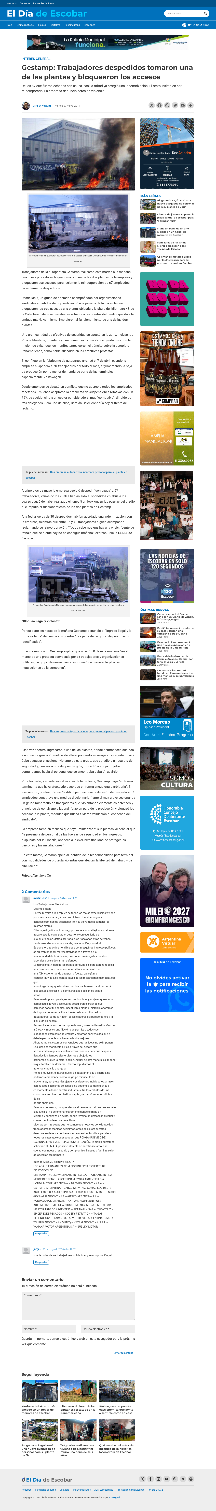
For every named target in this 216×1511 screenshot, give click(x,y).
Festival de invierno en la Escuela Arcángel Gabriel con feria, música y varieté (175, 659)
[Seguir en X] (142, 1479)
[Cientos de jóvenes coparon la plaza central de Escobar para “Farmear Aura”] (148, 218)
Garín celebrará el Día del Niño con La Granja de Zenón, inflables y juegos (175, 617)
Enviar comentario (123, 1353)
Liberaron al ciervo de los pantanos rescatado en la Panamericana (78, 1409)
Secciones (90, 25)
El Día (47, 13)
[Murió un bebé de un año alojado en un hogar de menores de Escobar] (148, 233)
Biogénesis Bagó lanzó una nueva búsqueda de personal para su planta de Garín (38, 1450)
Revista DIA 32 (155, 1490)
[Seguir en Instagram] (158, 1479)
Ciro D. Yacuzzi (42, 105)
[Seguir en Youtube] (166, 1479)
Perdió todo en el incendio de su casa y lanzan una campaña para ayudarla (175, 631)
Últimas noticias (25, 25)
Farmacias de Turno (43, 3)
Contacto (25, 3)
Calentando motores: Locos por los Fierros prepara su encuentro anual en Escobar (174, 260)
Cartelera (55, 25)
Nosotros (12, 3)
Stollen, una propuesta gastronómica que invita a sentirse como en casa (116, 1409)
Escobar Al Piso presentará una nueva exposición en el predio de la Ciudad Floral (174, 645)
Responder (41, 1233)
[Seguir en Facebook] (150, 1479)
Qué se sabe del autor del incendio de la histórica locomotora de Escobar (116, 1448)
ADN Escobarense (103, 1490)
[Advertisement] (78, 439)
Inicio (9, 25)
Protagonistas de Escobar (130, 1490)
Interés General (36, 59)
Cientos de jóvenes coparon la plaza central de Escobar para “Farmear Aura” (175, 217)
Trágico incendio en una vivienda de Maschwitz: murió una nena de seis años (77, 1450)
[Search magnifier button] (205, 13)
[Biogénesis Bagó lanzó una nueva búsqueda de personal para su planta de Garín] (148, 204)
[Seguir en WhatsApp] (174, 1479)
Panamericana (72, 25)
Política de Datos (82, 1490)
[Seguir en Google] (191, 1479)
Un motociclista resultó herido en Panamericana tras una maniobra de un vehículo (175, 673)
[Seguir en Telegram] (183, 1479)
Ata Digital (114, 1497)
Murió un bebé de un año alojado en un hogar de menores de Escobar (39, 1409)
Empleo (42, 25)
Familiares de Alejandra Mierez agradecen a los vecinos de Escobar (171, 245)
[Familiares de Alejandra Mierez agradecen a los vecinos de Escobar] (148, 247)
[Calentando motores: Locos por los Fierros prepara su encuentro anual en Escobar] (148, 261)
